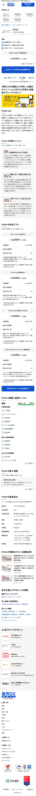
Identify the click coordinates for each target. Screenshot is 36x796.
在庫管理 (21, 614)
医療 (3, 706)
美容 (3, 733)
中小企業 (16, 604)
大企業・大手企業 (7, 604)
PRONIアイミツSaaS (8, 752)
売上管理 (4, 617)
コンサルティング (7, 730)
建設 (3, 709)
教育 (3, 718)
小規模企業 (24, 604)
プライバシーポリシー (18, 789)
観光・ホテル (5, 721)
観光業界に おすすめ (30, 15)
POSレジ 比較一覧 (6, 15)
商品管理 (14, 614)
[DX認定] (12, 781)
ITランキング (6, 761)
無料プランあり (6, 597)
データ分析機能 (20, 611)
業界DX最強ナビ (6, 25)
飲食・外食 (5, 712)
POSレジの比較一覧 (17, 25)
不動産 (4, 715)
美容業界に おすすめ (18, 20)
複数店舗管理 (6, 614)
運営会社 (30, 789)
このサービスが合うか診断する (18, 70)
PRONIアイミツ (7, 749)
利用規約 (6, 789)
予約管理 (4, 611)
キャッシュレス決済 (14, 617)
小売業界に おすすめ (6, 20)
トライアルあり (16, 597)
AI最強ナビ (5, 755)
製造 (3, 724)
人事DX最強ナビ (7, 758)
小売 (3, 727)
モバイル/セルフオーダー (9, 620)
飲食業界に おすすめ (18, 15)
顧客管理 (11, 611)
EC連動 (27, 614)
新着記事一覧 (6, 741)
